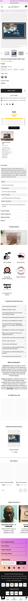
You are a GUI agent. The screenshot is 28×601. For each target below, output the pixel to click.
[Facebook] (1, 104)
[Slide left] (21, 490)
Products (7, 11)
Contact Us (13, 578)
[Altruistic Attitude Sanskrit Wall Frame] (14, 438)
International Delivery (14, 3)
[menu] (2, 7)
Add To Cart (11, 90)
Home (2, 11)
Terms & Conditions (17, 576)
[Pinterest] (7, 104)
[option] (14, 30)
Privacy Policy (9, 576)
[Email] (10, 104)
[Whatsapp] (12, 104)
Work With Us (20, 578)
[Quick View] (19, 434)
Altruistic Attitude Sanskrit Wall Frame (14, 450)
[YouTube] (19, 568)
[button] (23, 46)
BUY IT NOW (14, 95)
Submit (21, 563)
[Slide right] (25, 490)
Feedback (8, 578)
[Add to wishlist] (25, 91)
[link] (7, 257)
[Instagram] (9, 568)
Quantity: (3, 83)
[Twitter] (4, 104)
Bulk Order (3, 576)
